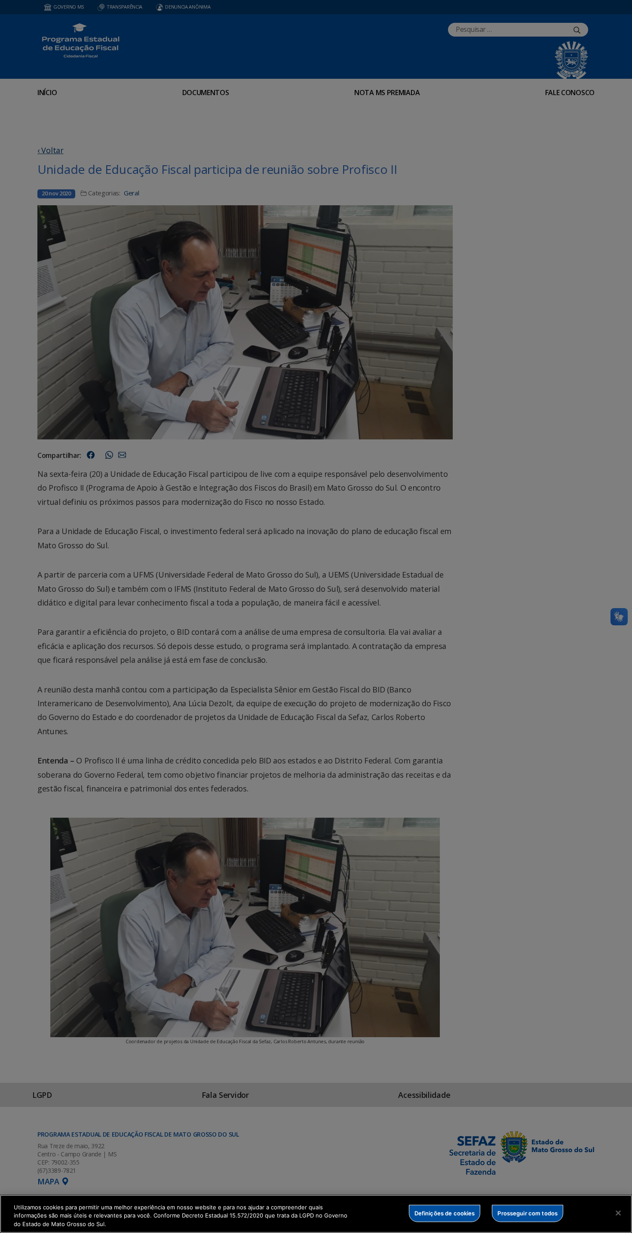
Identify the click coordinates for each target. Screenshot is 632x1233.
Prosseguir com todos (527, 1212)
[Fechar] (618, 1212)
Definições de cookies (444, 1212)
